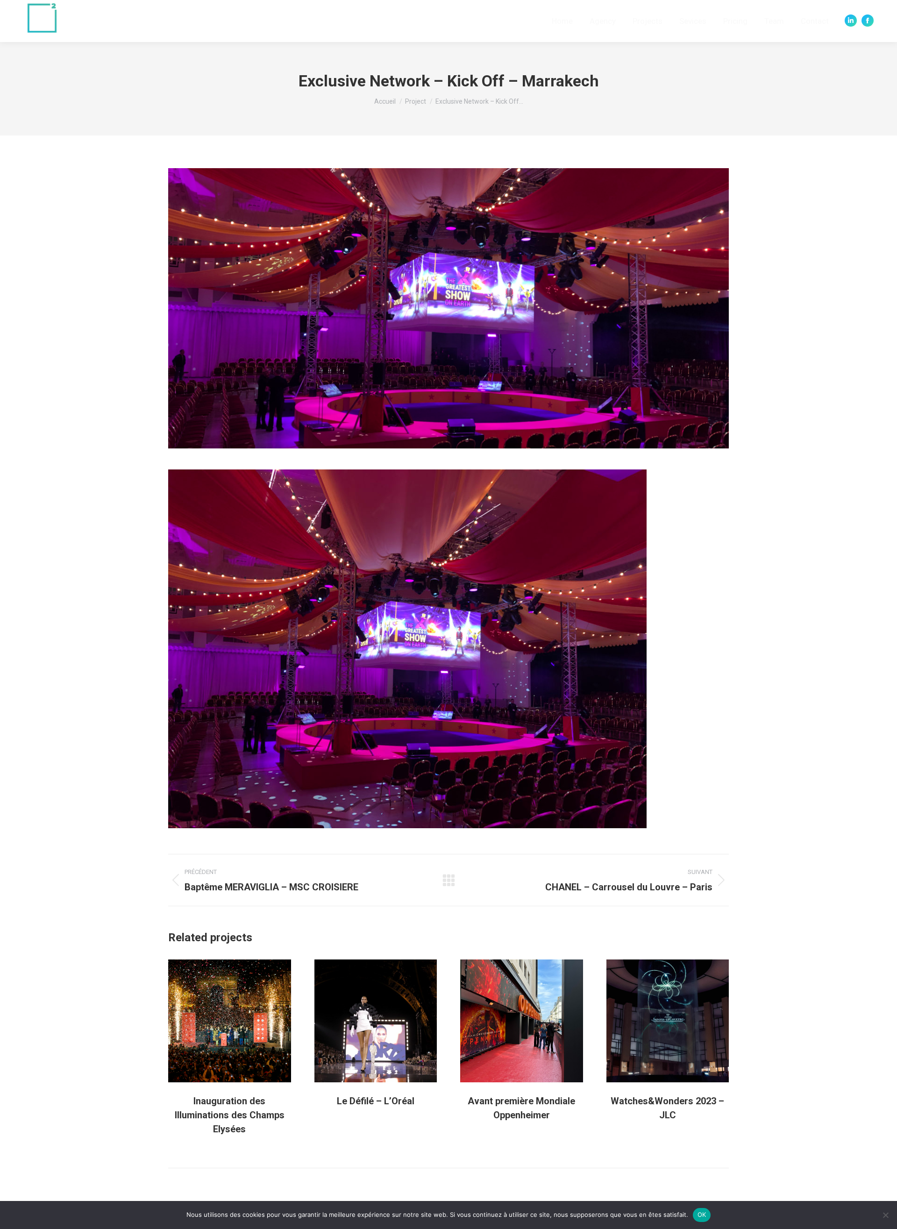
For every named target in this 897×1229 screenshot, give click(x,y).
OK (702, 1214)
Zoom (216, 1020)
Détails (242, 1020)
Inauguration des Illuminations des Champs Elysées (230, 1115)
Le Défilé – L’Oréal (375, 1101)
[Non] (885, 1215)
